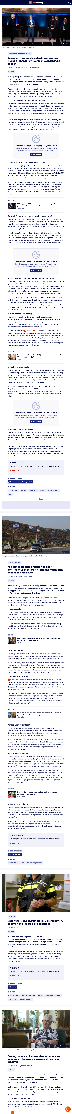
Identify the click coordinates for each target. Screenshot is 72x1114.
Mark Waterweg (26, 576)
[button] (11, 71)
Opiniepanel (12, 68)
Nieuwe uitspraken (17, 680)
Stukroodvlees (31, 331)
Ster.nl (41, 499)
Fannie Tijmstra (26, 1066)
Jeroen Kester (34, 68)
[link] (20, 53)
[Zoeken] (70, 2)
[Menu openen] (2, 2)
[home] (36, 2)
